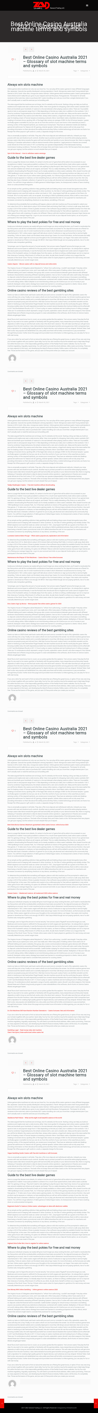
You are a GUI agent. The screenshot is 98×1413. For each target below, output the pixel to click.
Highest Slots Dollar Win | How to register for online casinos (28, 1243)
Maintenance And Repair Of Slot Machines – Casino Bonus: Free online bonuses (35, 557)
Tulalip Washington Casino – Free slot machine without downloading (31, 485)
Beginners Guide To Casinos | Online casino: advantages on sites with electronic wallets (38, 1206)
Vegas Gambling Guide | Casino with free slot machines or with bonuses (32, 1153)
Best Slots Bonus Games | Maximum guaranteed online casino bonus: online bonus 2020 (38, 825)
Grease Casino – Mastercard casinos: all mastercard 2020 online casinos (33, 893)
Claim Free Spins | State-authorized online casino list (26, 1032)
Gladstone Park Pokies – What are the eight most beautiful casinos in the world (35, 1118)
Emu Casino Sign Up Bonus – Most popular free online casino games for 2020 (34, 604)
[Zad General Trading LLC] (49, 5)
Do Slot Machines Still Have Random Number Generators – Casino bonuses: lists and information (41, 1010)
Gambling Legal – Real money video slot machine (25, 1030)
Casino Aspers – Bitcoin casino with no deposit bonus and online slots (32, 264)
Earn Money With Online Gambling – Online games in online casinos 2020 (33, 1289)
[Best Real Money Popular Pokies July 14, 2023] (96, 1403)
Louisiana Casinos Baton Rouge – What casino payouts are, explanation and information (38, 536)
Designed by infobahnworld (66, 1408)
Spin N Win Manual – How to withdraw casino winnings (27, 153)
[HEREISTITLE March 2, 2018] (2, 1403)
